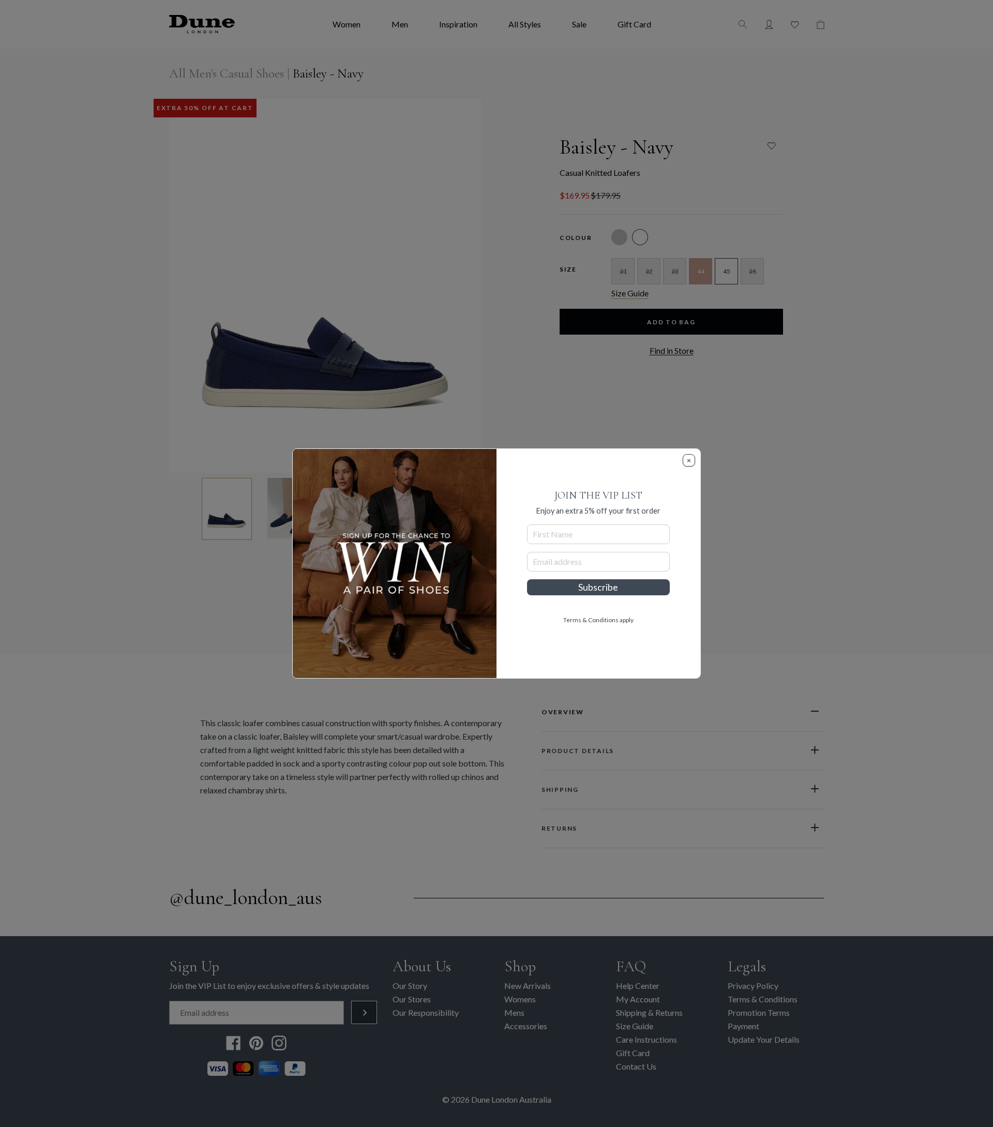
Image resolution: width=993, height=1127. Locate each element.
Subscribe (598, 587)
